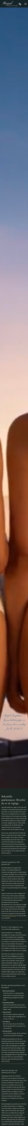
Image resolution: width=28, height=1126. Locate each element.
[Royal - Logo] (10, 5)
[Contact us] (20, 5)
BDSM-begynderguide (10, 915)
